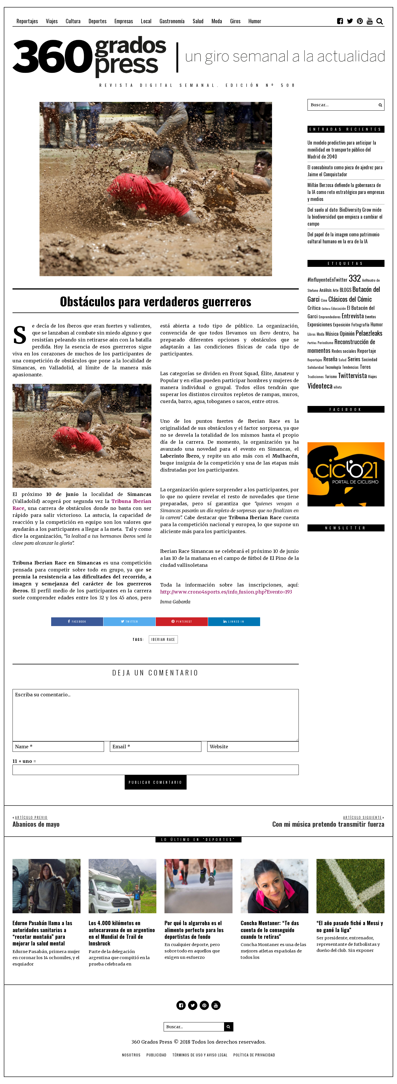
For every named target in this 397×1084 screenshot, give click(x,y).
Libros (311, 334)
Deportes (97, 21)
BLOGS (345, 289)
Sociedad (369, 359)
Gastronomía (172, 21)
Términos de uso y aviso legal (200, 1054)
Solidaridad (315, 367)
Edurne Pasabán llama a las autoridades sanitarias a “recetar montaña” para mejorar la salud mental (42, 933)
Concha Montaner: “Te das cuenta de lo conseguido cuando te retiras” (270, 929)
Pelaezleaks (369, 332)
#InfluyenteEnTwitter (327, 279)
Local (146, 21)
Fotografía (360, 324)
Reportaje (366, 350)
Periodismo (325, 342)
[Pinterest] (360, 21)
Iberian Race (163, 639)
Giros (235, 21)
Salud (198, 21)
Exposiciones (319, 324)
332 (355, 278)
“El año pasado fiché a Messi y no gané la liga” (349, 926)
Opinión (347, 333)
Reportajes (27, 21)
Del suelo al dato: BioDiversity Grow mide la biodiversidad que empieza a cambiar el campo (344, 216)
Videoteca (319, 385)
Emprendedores (330, 316)
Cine (324, 300)
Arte (336, 290)
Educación (338, 308)
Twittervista (352, 375)
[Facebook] (340, 21)
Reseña (330, 359)
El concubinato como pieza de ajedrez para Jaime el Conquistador (344, 171)
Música (332, 333)
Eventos (370, 316)
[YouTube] (370, 21)
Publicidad (156, 1054)
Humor (254, 21)
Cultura (73, 21)
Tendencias (350, 367)
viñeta (338, 387)
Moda (217, 21)
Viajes (52, 21)
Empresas (124, 21)
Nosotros (131, 1054)
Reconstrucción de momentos (341, 346)
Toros (365, 366)
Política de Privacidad (254, 1054)
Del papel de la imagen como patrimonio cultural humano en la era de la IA (343, 238)
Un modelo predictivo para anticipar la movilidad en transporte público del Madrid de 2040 (341, 149)
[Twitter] (350, 21)
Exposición (341, 324)
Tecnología (333, 367)
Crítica (314, 307)
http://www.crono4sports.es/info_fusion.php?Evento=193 (226, 592)
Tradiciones (315, 376)
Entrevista (353, 316)
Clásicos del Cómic (350, 298)
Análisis (325, 290)
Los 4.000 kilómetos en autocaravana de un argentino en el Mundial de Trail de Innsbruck (122, 933)
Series (354, 359)
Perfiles (311, 342)
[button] (379, 105)
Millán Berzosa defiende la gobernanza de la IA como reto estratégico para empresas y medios (346, 191)
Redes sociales (344, 351)
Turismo (331, 376)
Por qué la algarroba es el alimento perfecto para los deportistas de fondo (193, 929)
